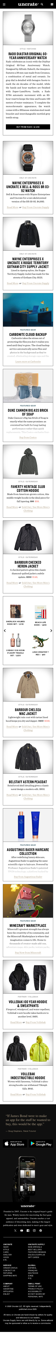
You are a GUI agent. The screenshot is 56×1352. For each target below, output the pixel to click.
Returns (7, 1273)
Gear (5, 1247)
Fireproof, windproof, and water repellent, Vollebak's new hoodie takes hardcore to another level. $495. (28, 1013)
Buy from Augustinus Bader (28, 876)
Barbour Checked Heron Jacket (28, 564)
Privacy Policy (35, 1288)
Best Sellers (35, 1249)
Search (42, 4)
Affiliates (8, 1291)
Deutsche (33, 1273)
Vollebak (33, 996)
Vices (6, 1257)
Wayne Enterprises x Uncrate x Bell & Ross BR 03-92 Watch (28, 186)
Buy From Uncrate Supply (35, 207)
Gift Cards (33, 1257)
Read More (12, 207)
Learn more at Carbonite (28, 361)
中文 (30, 1278)
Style (23, 48)
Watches (31, 48)
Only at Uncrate (28, 178)
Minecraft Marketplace (28, 925)
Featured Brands (37, 1252)
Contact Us (9, 1270)
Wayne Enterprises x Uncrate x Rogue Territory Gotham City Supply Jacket (28, 262)
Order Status (10, 1268)
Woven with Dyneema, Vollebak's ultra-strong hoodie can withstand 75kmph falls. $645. (28, 1085)
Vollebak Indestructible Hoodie (28, 1075)
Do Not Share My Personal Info (36, 1295)
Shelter (7, 1254)
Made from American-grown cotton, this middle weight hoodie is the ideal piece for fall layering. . (28, 498)
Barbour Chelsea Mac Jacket (28, 711)
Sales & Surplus (36, 1254)
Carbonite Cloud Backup (28, 334)
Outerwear (32, 481)
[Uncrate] (28, 4)
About (6, 1286)
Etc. (5, 1260)
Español (32, 1268)
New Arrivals (35, 1247)
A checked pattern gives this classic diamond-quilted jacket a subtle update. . (28, 573)
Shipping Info (10, 1275)
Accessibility (35, 1291)
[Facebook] (28, 1230)
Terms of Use (35, 1286)
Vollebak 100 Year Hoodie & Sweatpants (28, 1003)
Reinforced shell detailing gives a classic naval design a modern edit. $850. (28, 787)
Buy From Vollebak (36, 1022)
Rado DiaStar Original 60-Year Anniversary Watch (28, 55)
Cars (5, 1252)
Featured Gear (28, 330)
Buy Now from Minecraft (28, 952)
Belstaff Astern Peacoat (28, 781)
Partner (22, 996)
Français (32, 1270)
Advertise (8, 1288)
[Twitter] (15, 1230)
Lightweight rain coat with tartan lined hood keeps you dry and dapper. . (28, 719)
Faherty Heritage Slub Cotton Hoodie (28, 488)
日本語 (30, 1275)
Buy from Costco (28, 437)
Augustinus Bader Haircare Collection (28, 851)
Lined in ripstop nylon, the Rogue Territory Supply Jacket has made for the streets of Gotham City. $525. (28, 274)
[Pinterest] (40, 1230)
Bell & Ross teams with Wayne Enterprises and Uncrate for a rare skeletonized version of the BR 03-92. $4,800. (28, 198)
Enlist (6, 1294)
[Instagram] (34, 1230)
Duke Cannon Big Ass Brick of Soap (28, 412)
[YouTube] (22, 1230)
